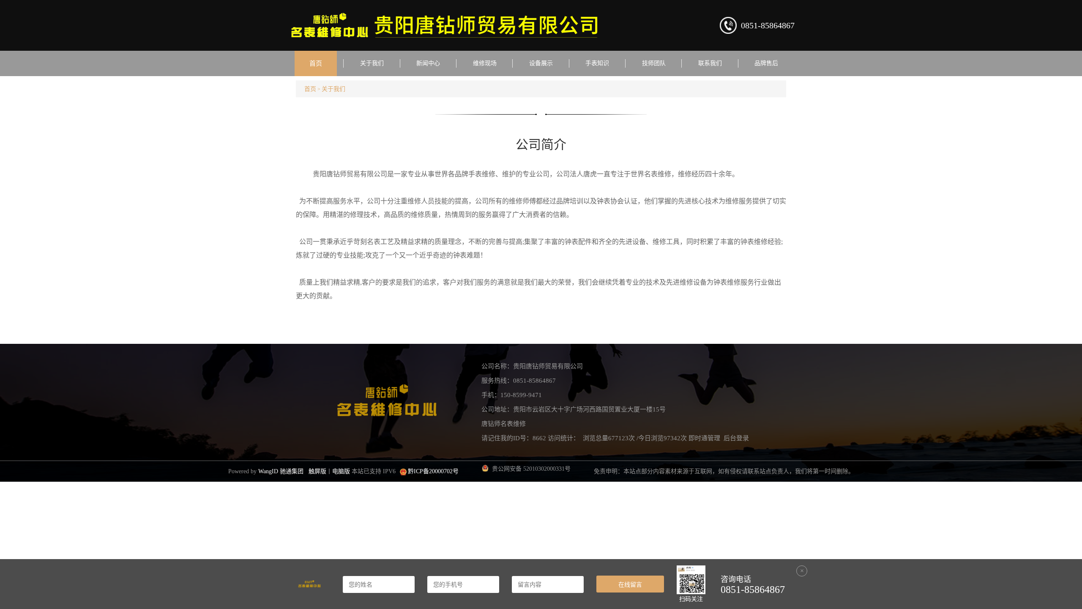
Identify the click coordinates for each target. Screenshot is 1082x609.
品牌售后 (766, 63)
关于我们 (372, 63)
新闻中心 (428, 63)
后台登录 (736, 438)
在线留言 (630, 584)
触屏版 (317, 471)
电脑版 (341, 471)
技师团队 (654, 63)
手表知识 (597, 63)
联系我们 (710, 63)
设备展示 (541, 63)
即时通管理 (704, 438)
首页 (315, 63)
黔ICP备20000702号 (433, 471)
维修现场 (485, 63)
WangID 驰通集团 (280, 471)
